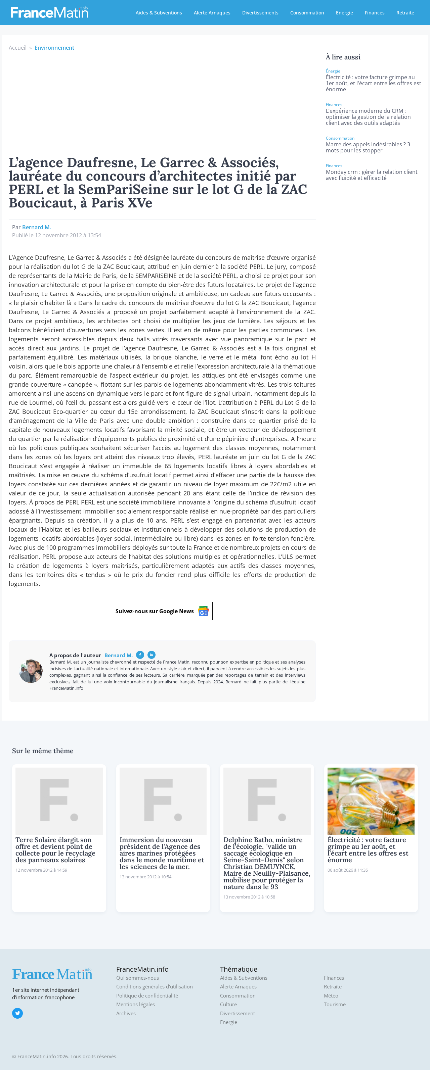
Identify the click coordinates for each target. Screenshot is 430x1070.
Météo (331, 995)
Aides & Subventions (159, 12)
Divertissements (260, 12)
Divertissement (237, 1013)
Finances (375, 12)
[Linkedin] (151, 655)
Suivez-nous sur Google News (155, 611)
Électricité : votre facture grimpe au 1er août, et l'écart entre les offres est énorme (373, 83)
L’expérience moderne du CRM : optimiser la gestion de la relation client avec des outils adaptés (368, 117)
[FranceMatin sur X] (17, 1013)
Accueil (18, 47)
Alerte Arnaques (212, 12)
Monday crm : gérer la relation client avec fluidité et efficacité (372, 175)
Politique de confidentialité (147, 995)
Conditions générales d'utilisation (154, 986)
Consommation (307, 12)
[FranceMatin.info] (49, 11)
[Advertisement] (162, 102)
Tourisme (335, 1004)
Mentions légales (135, 1004)
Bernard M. (36, 227)
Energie (344, 12)
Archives (126, 1013)
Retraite (405, 12)
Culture (228, 1004)
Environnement (54, 47)
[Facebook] (140, 655)
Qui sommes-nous (137, 978)
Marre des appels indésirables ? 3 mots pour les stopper (368, 147)
